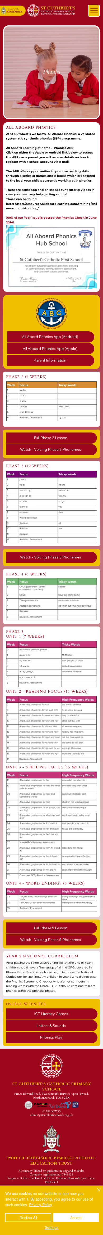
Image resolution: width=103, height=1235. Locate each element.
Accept (76, 1217)
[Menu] (94, 11)
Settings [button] (51, 1227)
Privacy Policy (40, 1204)
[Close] (95, 1193)
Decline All (28, 1217)
